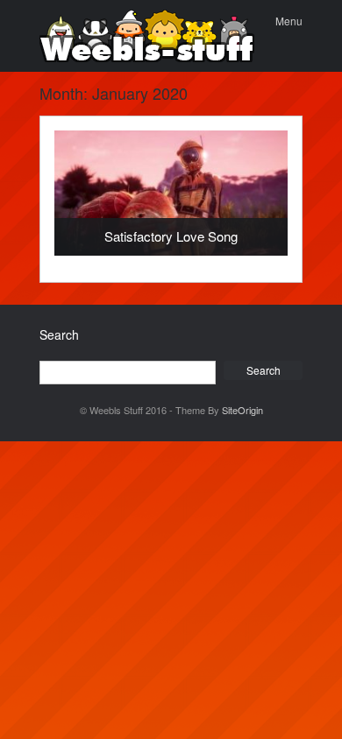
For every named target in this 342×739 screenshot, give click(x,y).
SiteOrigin (242, 410)
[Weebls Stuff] (146, 36)
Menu (289, 20)
